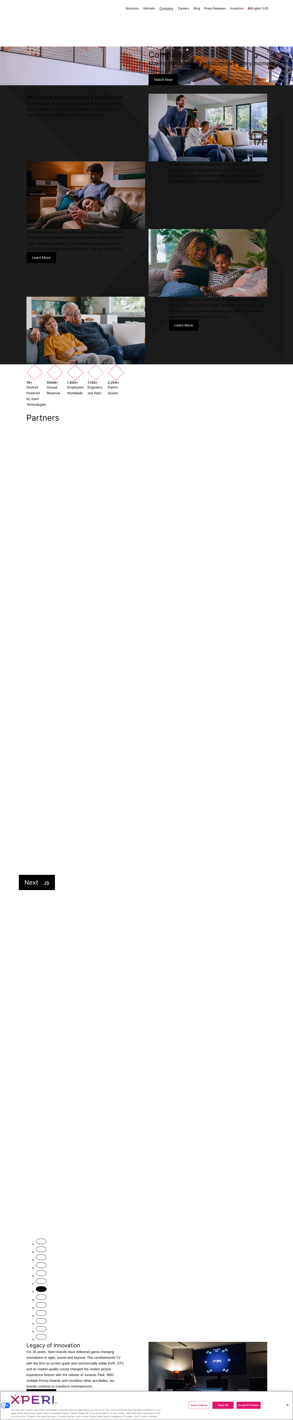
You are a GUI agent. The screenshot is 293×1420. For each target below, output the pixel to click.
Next (31, 882)
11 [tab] (42, 1322)
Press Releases (215, 8)
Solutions (132, 8)
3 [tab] (42, 1259)
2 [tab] (42, 1251)
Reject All (223, 1405)
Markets (149, 8)
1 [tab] (42, 1243)
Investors (236, 8)
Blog (196, 8)
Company (166, 8)
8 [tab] (42, 1299)
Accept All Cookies (248, 1405)
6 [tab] (42, 1283)
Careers (183, 8)
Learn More (41, 258)
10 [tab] (43, 1314)
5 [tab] (42, 1275)
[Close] (287, 1405)
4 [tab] (42, 1267)
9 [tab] (42, 1306)
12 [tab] (43, 1330)
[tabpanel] (146, 831)
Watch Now (163, 80)
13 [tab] (43, 1338)
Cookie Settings (199, 1405)
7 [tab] (42, 1291)
